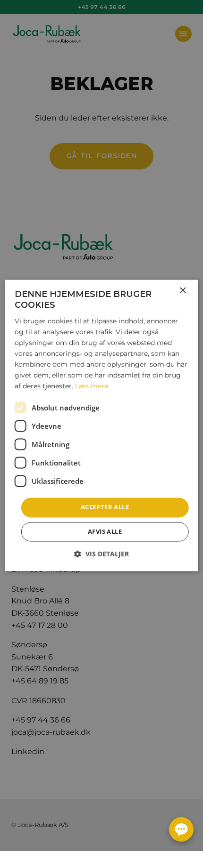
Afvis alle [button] (105, 532)
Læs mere (91, 386)
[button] (101, 554)
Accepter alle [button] (105, 507)
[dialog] (101, 425)
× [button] (182, 290)
